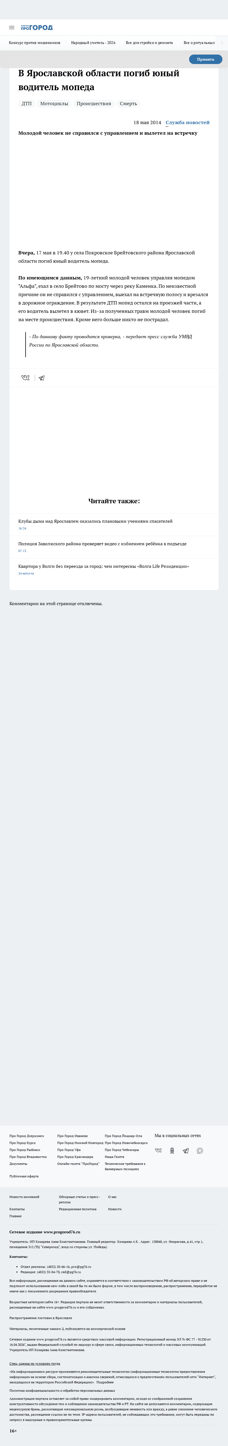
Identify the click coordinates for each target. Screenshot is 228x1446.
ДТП (27, 103)
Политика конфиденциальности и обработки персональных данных (62, 1390)
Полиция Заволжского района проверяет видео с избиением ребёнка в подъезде (102, 547)
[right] (221, 43)
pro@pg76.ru (81, 1267)
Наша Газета (114, 1157)
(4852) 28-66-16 (58, 1267)
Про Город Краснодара (75, 1157)
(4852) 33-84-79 (48, 1272)
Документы (18, 1164)
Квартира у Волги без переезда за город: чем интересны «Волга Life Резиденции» (103, 569)
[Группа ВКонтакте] (158, 1150)
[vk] (26, 378)
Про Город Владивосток (28, 1157)
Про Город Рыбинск (24, 1150)
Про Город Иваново (72, 1136)
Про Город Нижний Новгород (80, 1143)
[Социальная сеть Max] (200, 1150)
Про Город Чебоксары (122, 1150)
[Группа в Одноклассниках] (172, 1150)
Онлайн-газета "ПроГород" (78, 1164)
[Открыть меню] (11, 27)
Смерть (128, 103)
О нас (112, 1197)
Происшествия (94, 103)
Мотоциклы (54, 103)
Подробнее (105, 1382)
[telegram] (43, 378)
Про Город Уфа (69, 1150)
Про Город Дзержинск (26, 1136)
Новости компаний (24, 1197)
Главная (15, 1216)
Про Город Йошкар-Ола (123, 1136)
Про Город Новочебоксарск (126, 1143)
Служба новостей (188, 122)
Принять (205, 59)
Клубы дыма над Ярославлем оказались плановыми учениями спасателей (95, 524)
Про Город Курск (22, 1143)
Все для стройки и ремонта (149, 42)
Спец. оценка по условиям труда (34, 1363)
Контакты (17, 1209)
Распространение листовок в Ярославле (40, 1318)
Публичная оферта (24, 1176)
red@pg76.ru (71, 1272)
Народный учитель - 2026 (93, 42)
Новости (115, 1209)
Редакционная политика (77, 1209)
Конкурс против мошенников (35, 42)
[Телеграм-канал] (186, 1150)
